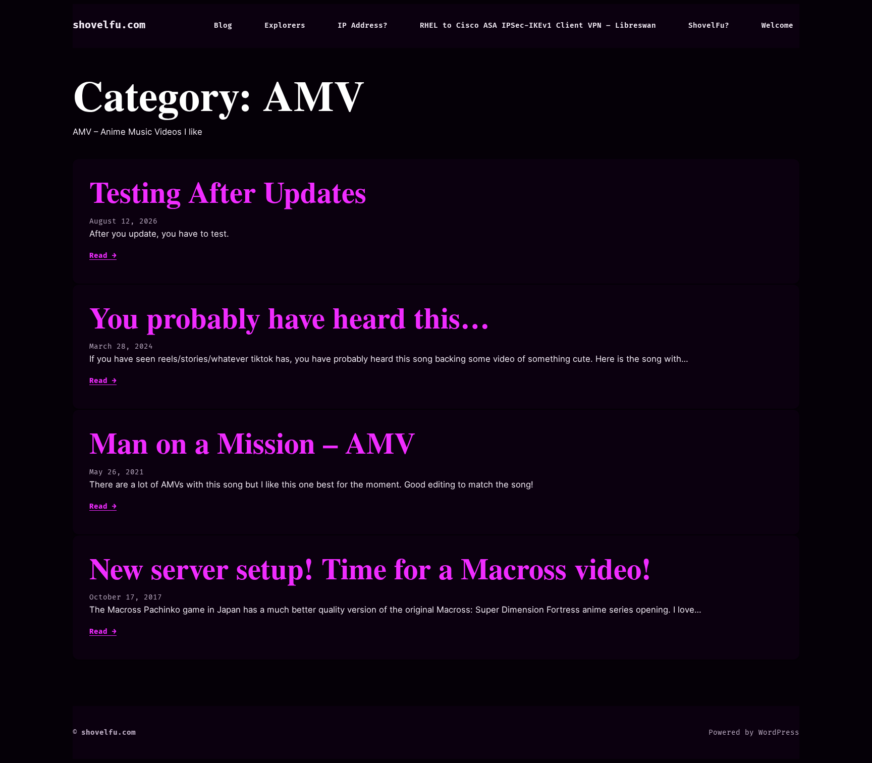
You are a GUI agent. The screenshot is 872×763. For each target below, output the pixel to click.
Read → (103, 255)
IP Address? (363, 25)
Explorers (284, 25)
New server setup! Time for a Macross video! (370, 568)
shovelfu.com (109, 25)
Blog (223, 25)
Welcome (777, 25)
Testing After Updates (227, 191)
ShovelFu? (708, 25)
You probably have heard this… (289, 317)
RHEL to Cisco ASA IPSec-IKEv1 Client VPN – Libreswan (538, 25)
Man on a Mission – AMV (252, 442)
